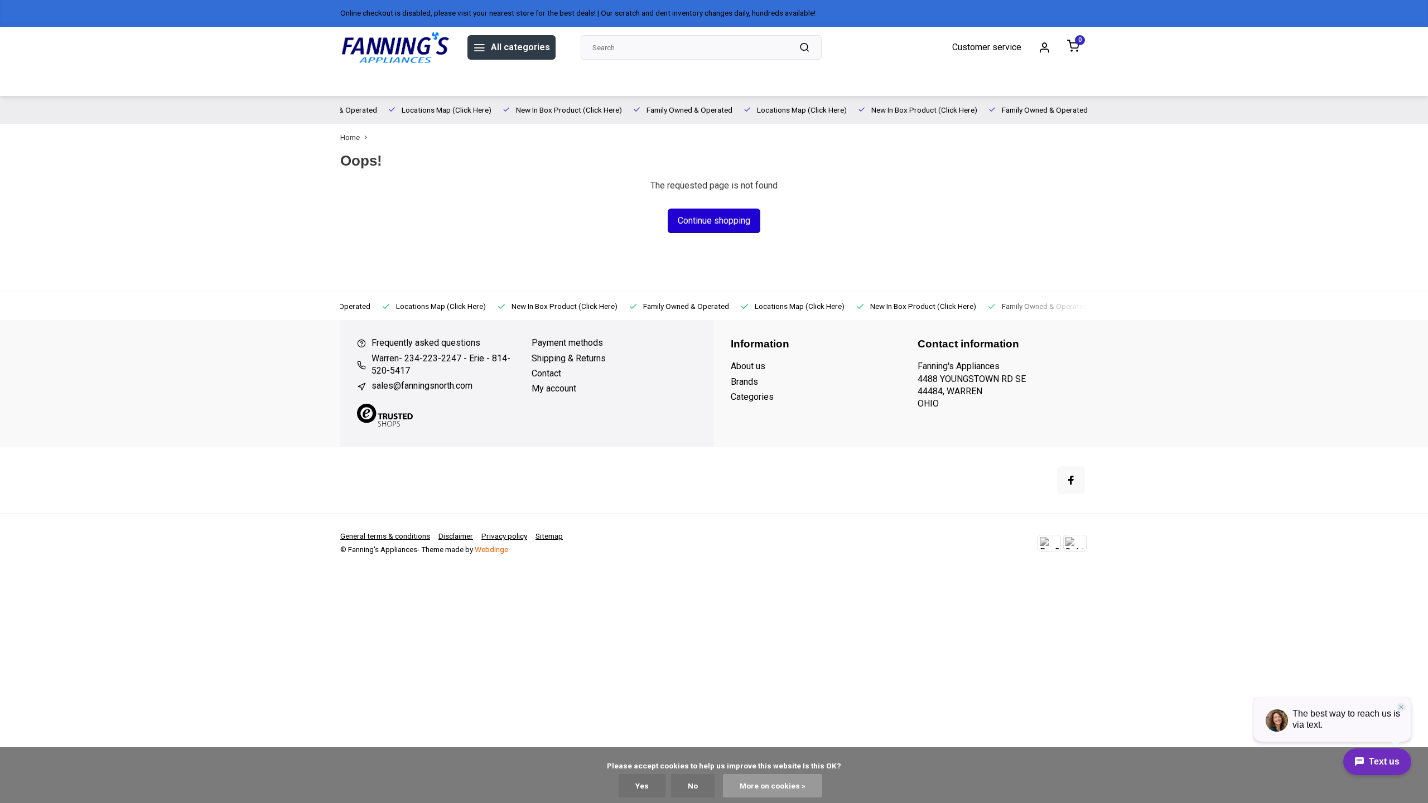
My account (554, 388)
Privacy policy (504, 535)
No (693, 785)
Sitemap (549, 535)
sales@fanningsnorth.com (422, 385)
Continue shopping (714, 220)
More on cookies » (772, 785)
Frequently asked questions (426, 342)
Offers (353, 81)
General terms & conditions (385, 535)
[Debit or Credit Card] (1075, 543)
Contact (546, 373)
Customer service (986, 47)
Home (350, 137)
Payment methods (567, 342)
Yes (642, 785)
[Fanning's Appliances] (395, 47)
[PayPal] (1049, 543)
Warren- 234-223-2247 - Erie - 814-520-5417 (441, 364)
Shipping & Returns (569, 358)
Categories (752, 396)
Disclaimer (455, 535)
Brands (392, 81)
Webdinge (491, 549)
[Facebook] (1071, 480)
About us (437, 81)
